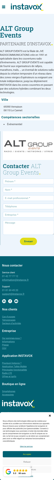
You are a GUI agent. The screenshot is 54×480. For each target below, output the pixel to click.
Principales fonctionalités (14, 370)
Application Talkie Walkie (14, 366)
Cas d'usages (8, 316)
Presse (5, 345)
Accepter (27, 454)
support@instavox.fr (13, 293)
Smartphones (8, 391)
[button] (49, 415)
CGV (4, 348)
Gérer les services (26, 446)
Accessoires (8, 394)
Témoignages (8, 320)
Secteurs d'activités (11, 323)
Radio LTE (7, 373)
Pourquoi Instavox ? (11, 363)
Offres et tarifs (9, 376)
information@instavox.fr (15, 279)
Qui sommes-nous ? (11, 338)
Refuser (27, 462)
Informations (8, 341)
